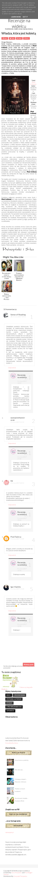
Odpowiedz (12, 368)
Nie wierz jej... (19, 769)
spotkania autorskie (14, 699)
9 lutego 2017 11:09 (17, 539)
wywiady (9, 703)
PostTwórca (16, 537)
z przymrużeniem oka (14, 707)
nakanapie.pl (9, 832)
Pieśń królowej (33, 83)
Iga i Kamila (16, 587)
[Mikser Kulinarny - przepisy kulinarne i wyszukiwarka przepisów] (10, 687)
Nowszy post (28, 664)
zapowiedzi (10, 711)
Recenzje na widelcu (19, 23)
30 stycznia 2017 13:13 (18, 317)
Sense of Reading (18, 314)
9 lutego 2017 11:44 (17, 589)
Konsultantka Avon (11, 743)
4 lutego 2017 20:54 (17, 483)
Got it (25, 17)
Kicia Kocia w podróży (21, 760)
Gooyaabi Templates (20, 876)
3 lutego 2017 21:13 (17, 422)
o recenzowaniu (19, 695)
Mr (12, 481)
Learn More (16, 17)
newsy (8, 695)
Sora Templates (16, 872)
